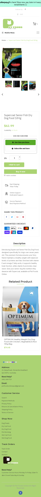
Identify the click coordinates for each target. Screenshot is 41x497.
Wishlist (4, 455)
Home (4, 40)
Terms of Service (7, 412)
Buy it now (20, 171)
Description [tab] (19, 243)
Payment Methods (8, 401)
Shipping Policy (7, 409)
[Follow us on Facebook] (6, 217)
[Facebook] (20, 493)
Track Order (6, 449)
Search (4, 398)
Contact (4, 452)
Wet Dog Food (7, 438)
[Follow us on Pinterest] (23, 217)
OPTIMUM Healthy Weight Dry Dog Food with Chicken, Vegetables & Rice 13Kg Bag (20, 341)
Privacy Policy (6, 404)
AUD (21, 14)
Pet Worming (6, 432)
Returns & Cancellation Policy (12, 407)
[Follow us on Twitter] (12, 217)
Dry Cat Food (6, 426)
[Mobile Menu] (38, 32)
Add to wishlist (11, 175)
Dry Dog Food (6, 429)
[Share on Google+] (17, 217)
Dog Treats (5, 423)
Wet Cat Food (6, 435)
